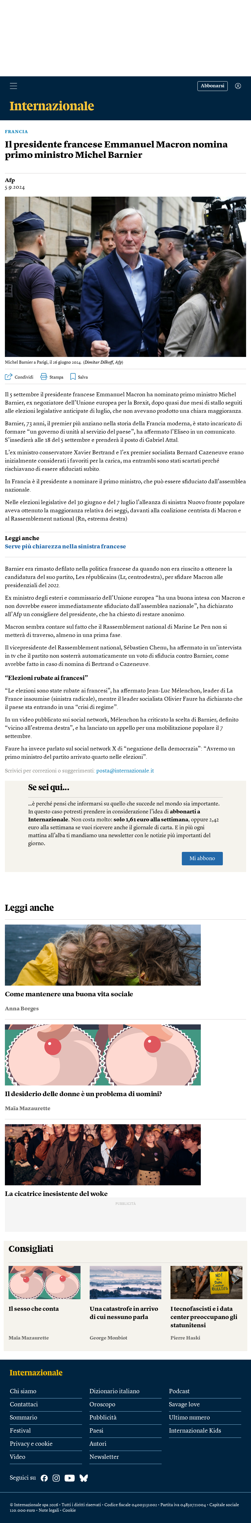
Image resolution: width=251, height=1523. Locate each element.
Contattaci (24, 1405)
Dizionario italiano (114, 1392)
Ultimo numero (189, 1418)
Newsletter (104, 1457)
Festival (20, 1431)
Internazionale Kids (195, 1431)
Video (17, 1457)
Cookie (69, 1510)
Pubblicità (103, 1418)
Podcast (179, 1392)
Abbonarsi (212, 86)
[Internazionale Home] (38, 1372)
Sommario (23, 1418)
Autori (98, 1444)
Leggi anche (22, 539)
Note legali (49, 1510)
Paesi (96, 1431)
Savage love (184, 1405)
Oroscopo (102, 1405)
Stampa (56, 377)
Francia (16, 132)
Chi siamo (23, 1392)
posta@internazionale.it (125, 771)
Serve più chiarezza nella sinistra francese (65, 547)
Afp (10, 180)
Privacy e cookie (31, 1444)
